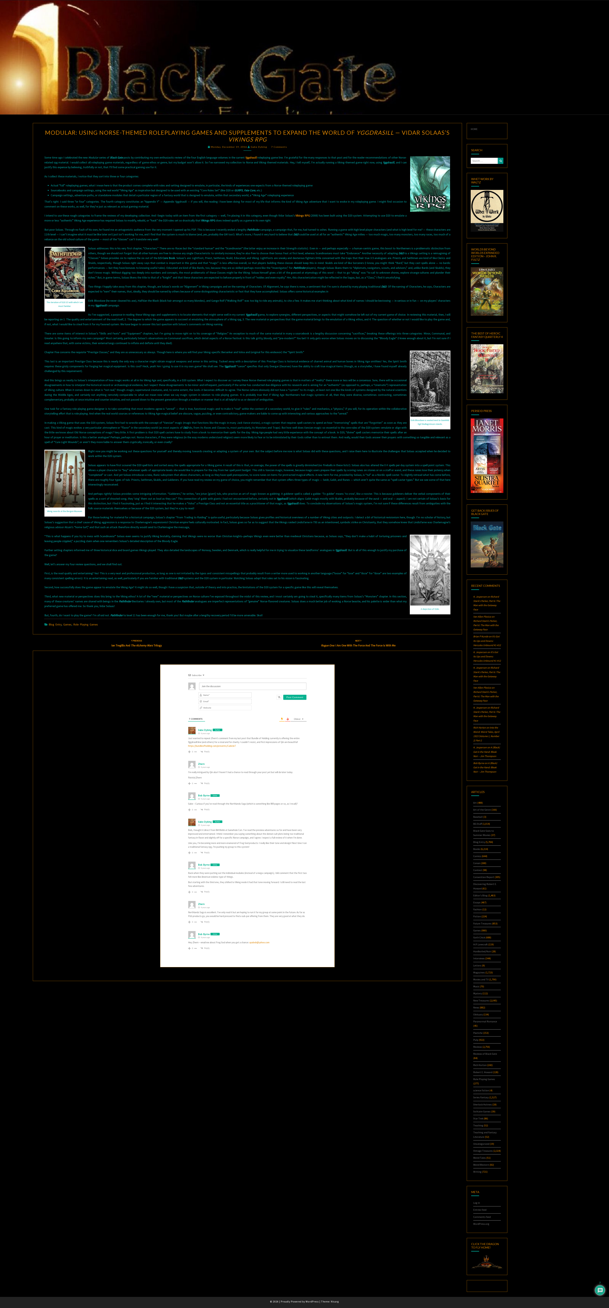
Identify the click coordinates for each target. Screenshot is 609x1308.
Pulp (475, 1039)
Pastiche (478, 1032)
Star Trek (478, 1118)
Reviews (477, 1046)
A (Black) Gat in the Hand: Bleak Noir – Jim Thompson (486, 752)
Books (476, 849)
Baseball (478, 816)
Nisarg (335, 1301)
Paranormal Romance (485, 1021)
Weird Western (481, 1164)
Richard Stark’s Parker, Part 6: (486, 625)
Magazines (479, 972)
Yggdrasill (251, 157)
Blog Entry (55, 624)
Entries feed (479, 1209)
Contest (477, 870)
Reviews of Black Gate (485, 1053)
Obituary (478, 1014)
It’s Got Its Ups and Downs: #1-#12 (487, 641)
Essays (476, 902)
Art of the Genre (482, 809)
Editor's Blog (480, 895)
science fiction (481, 1090)
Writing (477, 1171)
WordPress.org (481, 1223)
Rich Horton (480, 1065)
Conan (476, 863)
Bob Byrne (204, 795)
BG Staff (477, 823)
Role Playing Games (85, 624)
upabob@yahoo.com (259, 942)
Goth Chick (479, 937)
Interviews (479, 958)
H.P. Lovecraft (480, 944)
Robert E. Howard (482, 1072)
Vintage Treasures (483, 1150)
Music (476, 986)
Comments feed (482, 1216)
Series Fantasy (481, 1097)
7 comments (279, 147)
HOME (474, 129)
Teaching (478, 1125)
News (476, 1007)
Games (67, 624)
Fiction (477, 916)
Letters (477, 965)
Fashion (477, 909)
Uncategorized (481, 1143)
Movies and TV (480, 979)
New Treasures (481, 1000)
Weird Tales (479, 1157)
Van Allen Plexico (482, 687)
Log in (476, 1202)
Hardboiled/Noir (482, 951)
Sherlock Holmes (482, 1104)
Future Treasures (482, 923)
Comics (477, 856)
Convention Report (483, 877)
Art (475, 802)
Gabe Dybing (259, 147)
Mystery (477, 993)
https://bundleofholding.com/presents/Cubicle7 (212, 745)
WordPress (312, 1301)
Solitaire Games (482, 1111)
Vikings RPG (302, 215)
